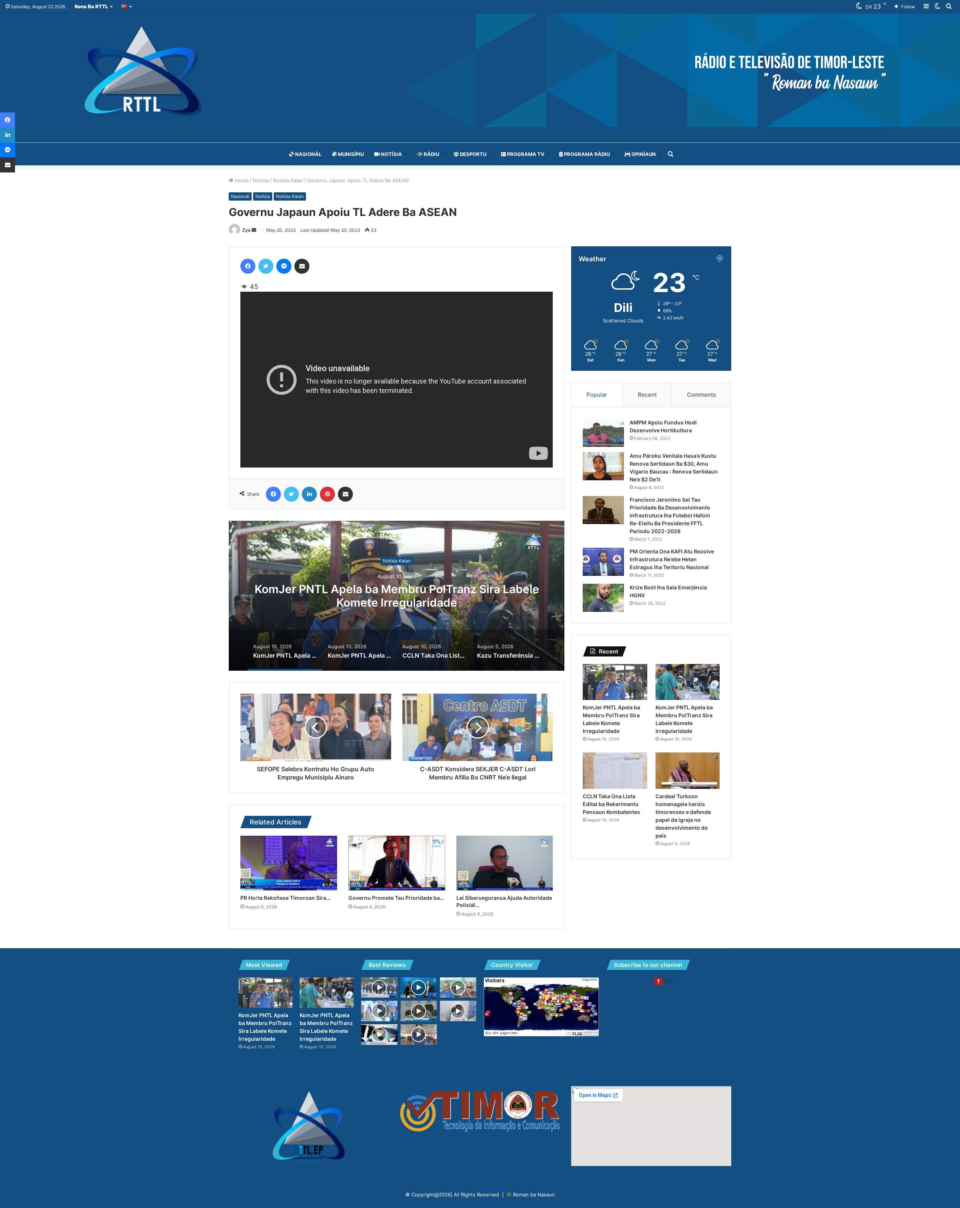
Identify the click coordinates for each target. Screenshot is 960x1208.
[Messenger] (283, 266)
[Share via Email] (301, 266)
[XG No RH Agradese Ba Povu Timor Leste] (458, 987)
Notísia (391, 154)
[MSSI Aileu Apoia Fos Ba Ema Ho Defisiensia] (379, 1011)
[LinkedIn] (309, 494)
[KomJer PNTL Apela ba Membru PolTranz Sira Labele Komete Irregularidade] (615, 682)
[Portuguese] (126, 6)
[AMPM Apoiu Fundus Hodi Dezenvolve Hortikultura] (603, 433)
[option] (397, 596)
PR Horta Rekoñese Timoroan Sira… (285, 898)
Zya (246, 230)
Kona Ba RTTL (91, 6)
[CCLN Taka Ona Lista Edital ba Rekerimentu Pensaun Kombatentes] (615, 770)
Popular (596, 394)
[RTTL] (480, 70)
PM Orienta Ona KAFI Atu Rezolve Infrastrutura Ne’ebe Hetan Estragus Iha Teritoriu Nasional (672, 559)
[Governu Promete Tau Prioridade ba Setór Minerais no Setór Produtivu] (396, 863)
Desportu (472, 154)
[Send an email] (254, 230)
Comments (701, 394)
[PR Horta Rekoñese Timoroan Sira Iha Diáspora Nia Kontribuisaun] (288, 863)
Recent (647, 394)
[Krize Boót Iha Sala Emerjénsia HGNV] (603, 598)
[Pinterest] (327, 494)
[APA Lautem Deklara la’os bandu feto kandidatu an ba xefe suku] (458, 1011)
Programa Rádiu (586, 154)
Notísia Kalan (288, 180)
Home (241, 180)
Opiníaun (643, 154)
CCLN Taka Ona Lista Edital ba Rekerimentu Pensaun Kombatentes (611, 804)
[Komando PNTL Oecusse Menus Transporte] (418, 1034)
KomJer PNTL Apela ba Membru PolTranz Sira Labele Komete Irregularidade (397, 596)
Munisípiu (350, 154)
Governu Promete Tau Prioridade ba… (396, 898)
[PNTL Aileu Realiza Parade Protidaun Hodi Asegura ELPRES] (379, 1034)
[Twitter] (265, 266)
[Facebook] (247, 266)
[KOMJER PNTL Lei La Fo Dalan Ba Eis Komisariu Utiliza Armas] (379, 987)
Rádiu (431, 154)
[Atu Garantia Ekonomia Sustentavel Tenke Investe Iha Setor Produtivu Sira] (418, 1011)
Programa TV (525, 154)
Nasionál (307, 154)
